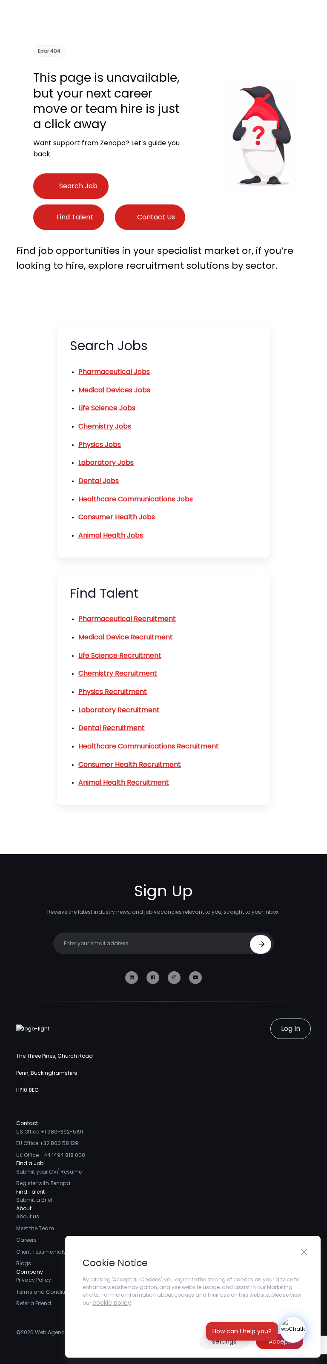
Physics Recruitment (112, 691)
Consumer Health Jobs (116, 517)
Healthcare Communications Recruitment (148, 746)
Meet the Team (35, 1228)
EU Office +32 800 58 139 (47, 1143)
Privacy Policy (33, 1279)
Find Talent (74, 217)
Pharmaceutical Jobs (114, 372)
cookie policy (111, 1302)
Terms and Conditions (45, 1291)
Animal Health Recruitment (123, 782)
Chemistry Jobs (104, 426)
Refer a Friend (33, 1303)
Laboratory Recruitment (119, 710)
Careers (26, 1239)
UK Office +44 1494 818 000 (50, 1155)
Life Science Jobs (106, 408)
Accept (279, 1341)
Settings (224, 1341)
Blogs (23, 1263)
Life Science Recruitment (119, 655)
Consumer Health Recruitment (129, 764)
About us (27, 1216)
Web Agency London (62, 1332)
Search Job (78, 186)
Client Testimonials (41, 1251)
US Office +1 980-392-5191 (49, 1131)
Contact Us (156, 217)
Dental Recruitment (111, 728)
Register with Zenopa (43, 1183)
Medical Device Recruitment (125, 637)
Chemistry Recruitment (117, 673)
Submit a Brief (34, 1199)
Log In (290, 1028)
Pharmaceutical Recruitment (127, 619)
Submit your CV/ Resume (49, 1171)
